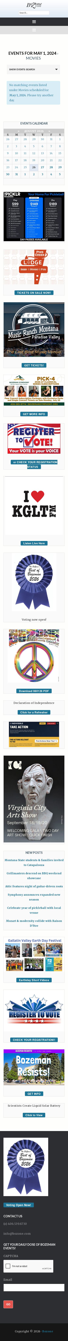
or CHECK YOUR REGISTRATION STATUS (35, 464)
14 (51, 153)
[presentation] (28, 1266)
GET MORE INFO (34, 414)
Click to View (34, 1115)
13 (42, 153)
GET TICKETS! (34, 365)
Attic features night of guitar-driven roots (34, 886)
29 (33, 139)
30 (42, 139)
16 (7, 160)
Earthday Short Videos (34, 980)
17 (16, 160)
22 (60, 160)
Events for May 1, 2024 (32, 53)
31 (51, 139)
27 (16, 139)
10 (16, 153)
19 (33, 160)
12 (33, 153)
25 (25, 167)
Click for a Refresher (34, 712)
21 (51, 160)
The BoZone (34, 5)
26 (7, 139)
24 (16, 167)
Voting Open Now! (18, 1205)
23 (7, 167)
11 (25, 153)
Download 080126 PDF (34, 691)
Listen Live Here (34, 543)
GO (8, 1304)
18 (25, 160)
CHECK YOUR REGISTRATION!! (34, 1040)
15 (59, 153)
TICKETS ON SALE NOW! (34, 293)
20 (42, 160)
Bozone (47, 1331)
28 (25, 139)
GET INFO (34, 1094)
